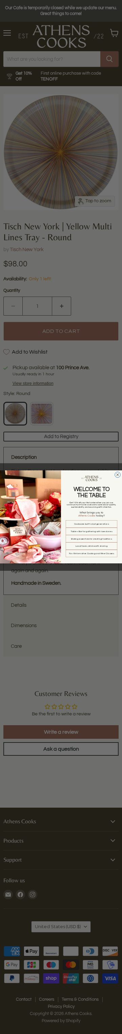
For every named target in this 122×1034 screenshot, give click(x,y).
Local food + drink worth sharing (91, 546)
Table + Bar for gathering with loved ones (91, 531)
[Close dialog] (118, 475)
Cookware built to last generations (91, 524)
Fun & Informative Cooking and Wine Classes (91, 553)
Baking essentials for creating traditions (91, 539)
